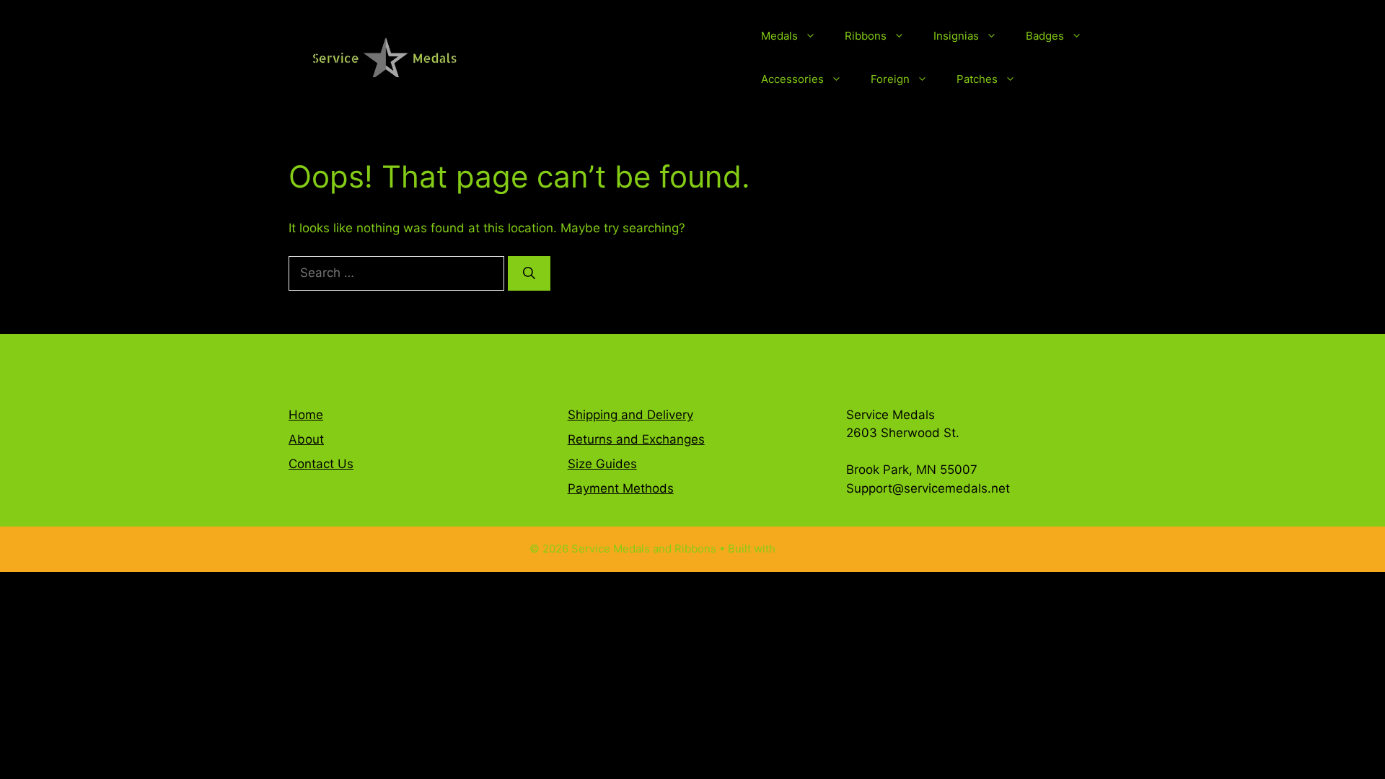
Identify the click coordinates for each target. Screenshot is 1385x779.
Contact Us (321, 464)
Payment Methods (621, 488)
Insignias (956, 36)
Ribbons (866, 36)
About (306, 439)
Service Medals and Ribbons (621, 58)
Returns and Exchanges (636, 439)
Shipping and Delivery (630, 415)
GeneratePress (817, 548)
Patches (977, 79)
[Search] (529, 273)
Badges (1045, 36)
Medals (779, 36)
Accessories (792, 79)
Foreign (890, 79)
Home (306, 415)
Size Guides (602, 464)
